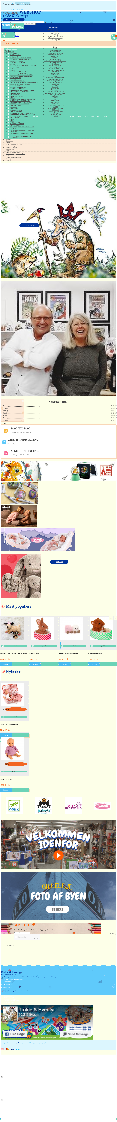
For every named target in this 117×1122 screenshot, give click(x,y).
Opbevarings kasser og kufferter (55, 77)
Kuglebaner (55, 64)
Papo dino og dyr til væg (55, 79)
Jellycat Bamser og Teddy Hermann (55, 61)
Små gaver (55, 96)
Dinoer (55, 47)
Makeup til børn (55, 73)
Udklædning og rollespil (55, 114)
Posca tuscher (55, 90)
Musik (55, 76)
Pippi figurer (55, 84)
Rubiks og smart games (55, 94)
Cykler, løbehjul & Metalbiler (23, 65)
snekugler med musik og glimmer (55, 93)
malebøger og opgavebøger (55, 70)
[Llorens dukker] (103, 814)
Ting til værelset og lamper (55, 108)
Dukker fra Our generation (55, 53)
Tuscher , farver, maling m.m (55, 105)
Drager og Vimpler (55, 50)
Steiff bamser (55, 100)
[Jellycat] (44, 814)
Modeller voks (55, 74)
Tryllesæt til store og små (55, 111)
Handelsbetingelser (9, 997)
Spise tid (55, 97)
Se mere (28, 225)
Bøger (12, 64)
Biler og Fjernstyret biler (55, 38)
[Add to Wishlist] (60, 644)
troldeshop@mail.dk (8, 987)
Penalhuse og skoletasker (55, 81)
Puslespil (55, 87)
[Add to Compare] (60, 643)
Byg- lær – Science (55, 41)
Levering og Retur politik (11, 999)
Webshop (53, 29)
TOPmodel (55, 110)
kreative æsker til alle (55, 62)
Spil (55, 99)
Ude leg (55, 113)
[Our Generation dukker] (73, 814)
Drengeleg (14, 67)
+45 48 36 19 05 (7, 984)
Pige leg (55, 85)
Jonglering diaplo (55, 59)
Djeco (55, 48)
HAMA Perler (55, 56)
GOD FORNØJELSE (12, 20)
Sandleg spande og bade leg (55, 91)
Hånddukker (55, 58)
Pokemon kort (55, 88)
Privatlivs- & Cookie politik (11, 1000)
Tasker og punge (55, 102)
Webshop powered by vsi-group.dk (37, 1043)
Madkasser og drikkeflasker (55, 68)
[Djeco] (14, 814)
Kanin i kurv (34, 654)
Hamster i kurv (95, 654)
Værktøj (55, 116)
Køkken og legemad (55, 65)
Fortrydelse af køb (9, 1002)
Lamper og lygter (55, 67)
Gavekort (55, 31)
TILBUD (55, 107)
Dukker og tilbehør (55, 51)
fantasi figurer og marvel (55, 54)
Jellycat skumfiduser (68, 654)
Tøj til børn (55, 104)
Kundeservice (8, 996)
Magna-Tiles (55, 71)
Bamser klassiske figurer (55, 36)
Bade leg (55, 35)
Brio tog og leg (55, 39)
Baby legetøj (55, 33)
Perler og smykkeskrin (55, 82)
